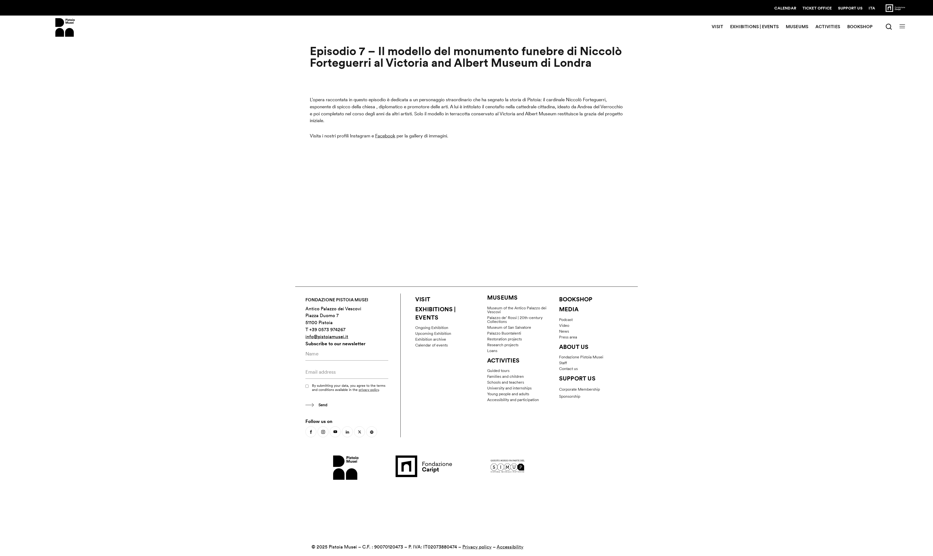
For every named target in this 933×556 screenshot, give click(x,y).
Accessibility (510, 547)
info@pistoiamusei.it (326, 336)
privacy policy (369, 390)
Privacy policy (477, 547)
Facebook (385, 136)
